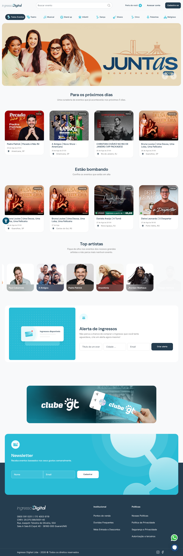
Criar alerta (162, 284)
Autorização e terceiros (143, 473)
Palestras (154, 17)
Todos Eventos (17, 17)
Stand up (68, 17)
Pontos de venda (102, 453)
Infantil (85, 17)
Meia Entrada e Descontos (107, 466)
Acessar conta (153, 5)
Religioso (171, 17)
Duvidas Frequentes (103, 460)
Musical (50, 17)
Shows (120, 17)
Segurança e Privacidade (144, 466)
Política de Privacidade (143, 460)
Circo (137, 17)
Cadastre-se (173, 5)
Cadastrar (87, 411)
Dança (102, 17)
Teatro (33, 17)
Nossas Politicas (140, 453)
